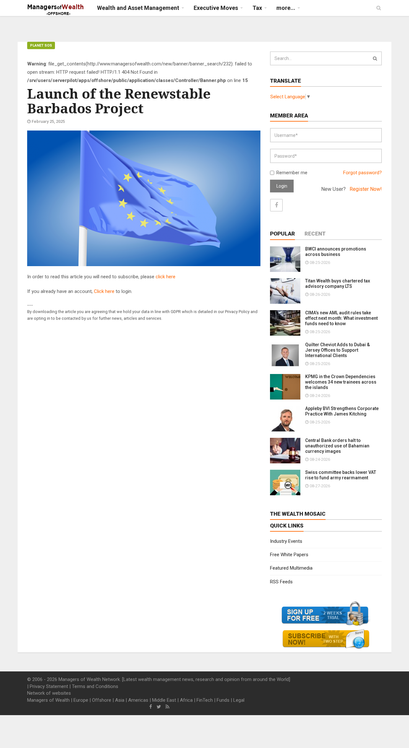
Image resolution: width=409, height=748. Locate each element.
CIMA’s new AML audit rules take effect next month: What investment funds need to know (341, 318)
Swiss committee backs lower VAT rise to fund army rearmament (340, 475)
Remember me (291, 173)
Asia (119, 700)
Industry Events (286, 541)
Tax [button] (257, 7)
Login (281, 186)
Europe (80, 700)
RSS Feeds (281, 582)
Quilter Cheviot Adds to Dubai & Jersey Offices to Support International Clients (337, 350)
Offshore (101, 700)
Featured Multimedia (291, 568)
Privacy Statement (49, 686)
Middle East (164, 700)
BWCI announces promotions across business (335, 251)
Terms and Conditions (95, 686)
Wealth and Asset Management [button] (138, 7)
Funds (223, 700)
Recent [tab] (315, 233)
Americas (138, 700)
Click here (104, 291)
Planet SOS (41, 45)
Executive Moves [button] (216, 7)
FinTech (205, 700)
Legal (238, 700)
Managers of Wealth (48, 700)
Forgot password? (362, 173)
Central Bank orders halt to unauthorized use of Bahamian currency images (337, 446)
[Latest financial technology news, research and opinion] (55, 9)
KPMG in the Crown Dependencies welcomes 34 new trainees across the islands (340, 382)
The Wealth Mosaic (298, 514)
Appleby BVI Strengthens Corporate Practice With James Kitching (342, 411)
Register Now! (366, 189)
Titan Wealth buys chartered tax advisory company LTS (337, 283)
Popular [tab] (282, 233)
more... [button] (285, 7)
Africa (186, 700)
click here (165, 277)
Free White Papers (289, 554)
